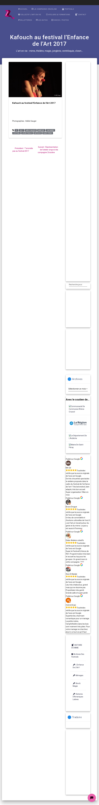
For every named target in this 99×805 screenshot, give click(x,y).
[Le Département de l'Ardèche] (78, 437)
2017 (21, 130)
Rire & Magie (76, 684)
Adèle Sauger (31, 130)
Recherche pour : (76, 285)
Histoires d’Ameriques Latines (78, 696)
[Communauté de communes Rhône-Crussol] (78, 409)
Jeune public (27, 133)
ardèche (41, 130)
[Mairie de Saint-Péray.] (78, 446)
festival (16, 133)
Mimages (79, 675)
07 (16, 130)
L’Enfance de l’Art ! (78, 666)
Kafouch (37, 133)
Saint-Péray (47, 133)
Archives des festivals (77, 655)
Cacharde (50, 130)
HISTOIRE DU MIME (76, 646)
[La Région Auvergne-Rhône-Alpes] (78, 424)
